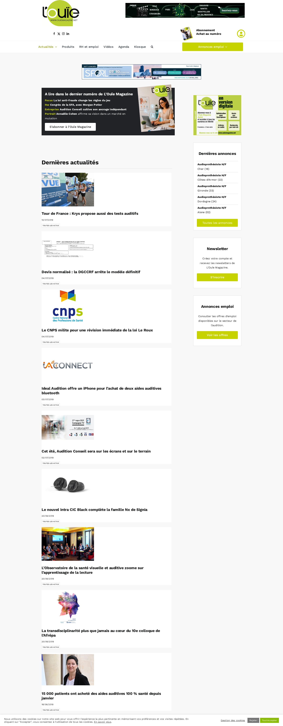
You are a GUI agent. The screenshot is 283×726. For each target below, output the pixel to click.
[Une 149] (154, 87)
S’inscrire (217, 277)
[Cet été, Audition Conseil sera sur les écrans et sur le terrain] (68, 427)
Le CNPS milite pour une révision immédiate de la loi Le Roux (97, 330)
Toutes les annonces (217, 222)
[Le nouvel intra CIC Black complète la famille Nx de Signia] (68, 486)
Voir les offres (217, 335)
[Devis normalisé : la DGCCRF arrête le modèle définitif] (68, 248)
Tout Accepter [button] (269, 720)
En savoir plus (102, 721)
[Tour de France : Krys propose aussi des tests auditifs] (68, 189)
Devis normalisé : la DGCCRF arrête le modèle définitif (91, 272)
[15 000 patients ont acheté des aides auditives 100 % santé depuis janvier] (68, 669)
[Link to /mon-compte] (241, 34)
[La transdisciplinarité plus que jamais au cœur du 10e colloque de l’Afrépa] (68, 607)
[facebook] (54, 33)
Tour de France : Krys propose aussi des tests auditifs (90, 213)
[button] (152, 47)
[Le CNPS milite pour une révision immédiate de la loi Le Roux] (68, 306)
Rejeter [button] (253, 720)
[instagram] (63, 33)
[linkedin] (67, 33)
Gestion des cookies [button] (233, 720)
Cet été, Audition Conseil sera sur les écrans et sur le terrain (96, 451)
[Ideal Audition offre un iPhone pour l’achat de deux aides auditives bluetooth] (68, 364)
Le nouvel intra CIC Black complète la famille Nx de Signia (94, 509)
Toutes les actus (51, 225)
